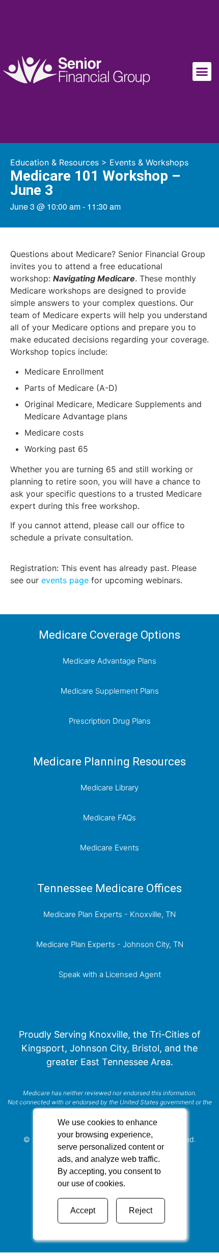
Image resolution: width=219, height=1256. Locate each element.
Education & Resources (54, 162)
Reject (140, 1210)
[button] (202, 71)
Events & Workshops (149, 162)
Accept (82, 1210)
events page (65, 580)
